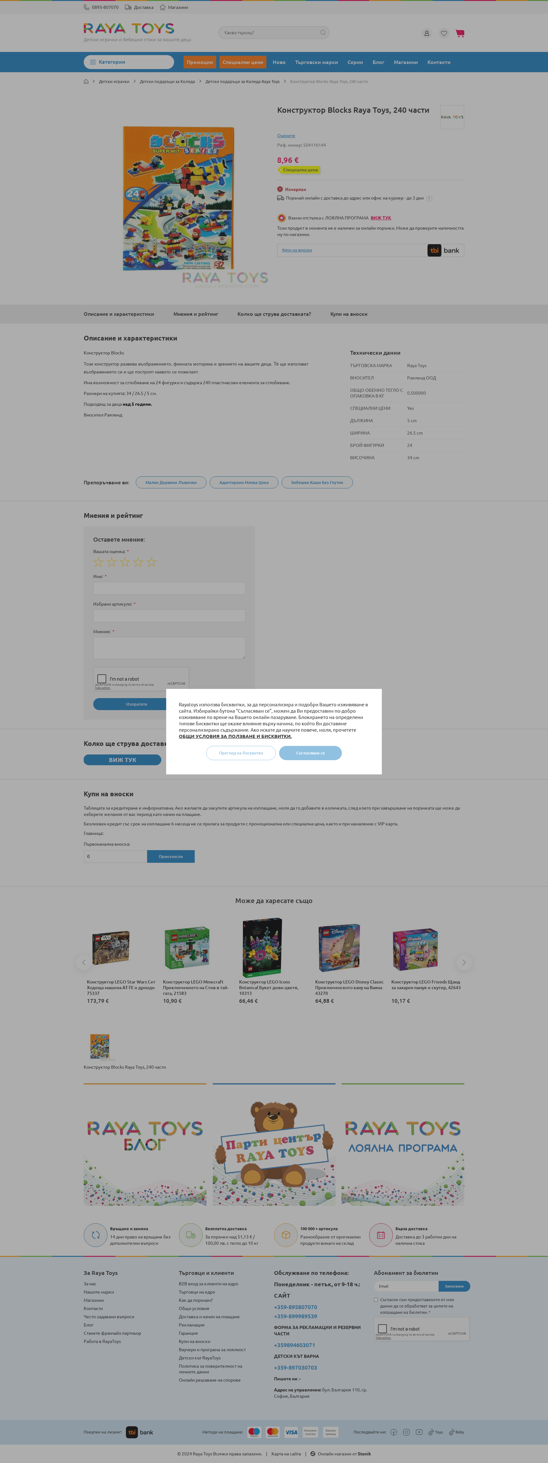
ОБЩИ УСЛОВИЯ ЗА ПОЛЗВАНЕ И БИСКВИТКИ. (235, 736)
